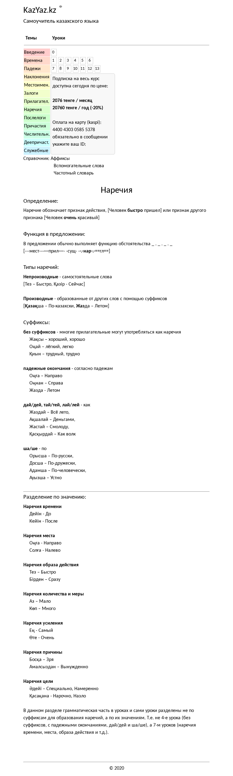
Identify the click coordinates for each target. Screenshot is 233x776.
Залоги (31, 93)
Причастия (35, 126)
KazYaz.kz (39, 10)
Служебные (36, 150)
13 (97, 68)
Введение (34, 52)
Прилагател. (36, 101)
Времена (33, 60)
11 (82, 68)
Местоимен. (36, 85)
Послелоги (35, 118)
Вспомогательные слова (79, 166)
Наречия (33, 109)
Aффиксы (60, 158)
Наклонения (36, 77)
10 (75, 68)
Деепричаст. (36, 142)
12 (90, 68)
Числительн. (37, 134)
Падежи (32, 68)
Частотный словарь (74, 173)
